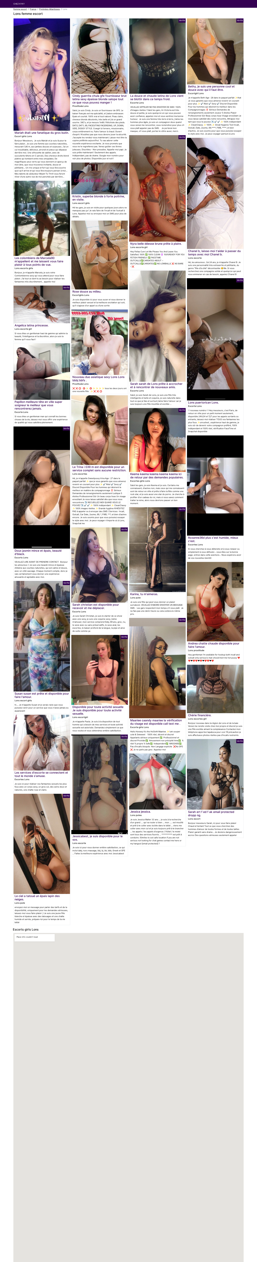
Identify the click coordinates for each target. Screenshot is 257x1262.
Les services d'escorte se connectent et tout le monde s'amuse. (41, 774)
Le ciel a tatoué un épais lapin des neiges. (37, 897)
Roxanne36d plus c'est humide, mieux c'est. (213, 539)
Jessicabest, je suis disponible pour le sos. (97, 838)
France (33, 9)
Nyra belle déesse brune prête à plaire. (156, 243)
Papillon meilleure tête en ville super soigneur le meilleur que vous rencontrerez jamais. (38, 405)
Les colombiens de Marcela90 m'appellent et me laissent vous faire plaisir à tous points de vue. (39, 261)
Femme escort (20, 9)
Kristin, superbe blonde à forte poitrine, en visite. (98, 198)
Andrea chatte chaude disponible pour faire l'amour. (213, 645)
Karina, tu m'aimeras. (144, 594)
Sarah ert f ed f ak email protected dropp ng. (211, 813)
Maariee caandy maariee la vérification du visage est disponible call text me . (156, 722)
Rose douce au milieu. (86, 291)
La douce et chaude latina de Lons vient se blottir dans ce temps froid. (157, 97)
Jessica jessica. (140, 811)
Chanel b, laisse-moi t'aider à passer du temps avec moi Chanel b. (214, 252)
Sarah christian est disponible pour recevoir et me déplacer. (95, 606)
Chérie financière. (199, 715)
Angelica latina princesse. (32, 325)
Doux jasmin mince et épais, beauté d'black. (38, 552)
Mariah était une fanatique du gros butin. (42, 132)
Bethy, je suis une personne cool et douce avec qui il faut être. (211, 88)
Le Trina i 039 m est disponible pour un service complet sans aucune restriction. (99, 468)
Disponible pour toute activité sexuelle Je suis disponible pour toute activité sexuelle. (97, 710)
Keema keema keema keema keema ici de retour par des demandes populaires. (157, 475)
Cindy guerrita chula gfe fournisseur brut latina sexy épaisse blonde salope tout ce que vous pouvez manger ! (99, 99)
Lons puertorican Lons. (203, 402)
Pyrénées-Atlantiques (49, 9)
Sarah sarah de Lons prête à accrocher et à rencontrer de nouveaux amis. (156, 385)
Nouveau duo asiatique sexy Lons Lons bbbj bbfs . (98, 378)
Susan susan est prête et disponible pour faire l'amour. (42, 695)
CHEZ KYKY (19, 4)
